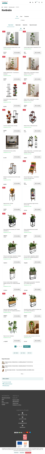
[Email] (30, 2)
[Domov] (5, 2)
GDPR (3, 399)
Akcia (23, 20)
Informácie (5, 396)
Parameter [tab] (26, 16)
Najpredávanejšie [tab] (33, 24)
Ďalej (22, 373)
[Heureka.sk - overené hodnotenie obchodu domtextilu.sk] (20, 437)
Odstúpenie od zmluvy (17, 405)
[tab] (20, 28)
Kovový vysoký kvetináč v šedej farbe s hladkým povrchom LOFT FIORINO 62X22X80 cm (11, 283)
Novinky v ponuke (5, 402)
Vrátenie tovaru (15, 403)
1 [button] (15, 346)
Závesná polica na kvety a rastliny (9, 150)
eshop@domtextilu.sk (8, 383)
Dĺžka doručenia (16, 401)
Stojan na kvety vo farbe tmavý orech (30, 125)
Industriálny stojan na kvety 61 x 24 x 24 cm (32, 336)
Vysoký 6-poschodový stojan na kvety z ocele (11, 47)
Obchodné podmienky (6, 397)
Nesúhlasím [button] (22, 452)
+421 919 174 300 (7, 382)
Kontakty (3, 404)
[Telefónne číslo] (33, 2)
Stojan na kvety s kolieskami (8, 336)
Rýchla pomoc (6, 385)
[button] (17, 52)
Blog (3, 401)
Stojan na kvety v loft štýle (8, 203)
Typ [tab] (17, 16)
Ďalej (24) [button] (26, 346)
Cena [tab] (21, 16)
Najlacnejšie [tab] (18, 24)
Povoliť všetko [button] (28, 452)
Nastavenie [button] (16, 452)
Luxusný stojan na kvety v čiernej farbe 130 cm (32, 47)
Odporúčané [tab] (10, 24)
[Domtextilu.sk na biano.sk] (25, 437)
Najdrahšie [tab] (25, 24)
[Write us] (22, 425)
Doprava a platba (16, 399)
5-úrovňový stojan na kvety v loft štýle (10, 125)
